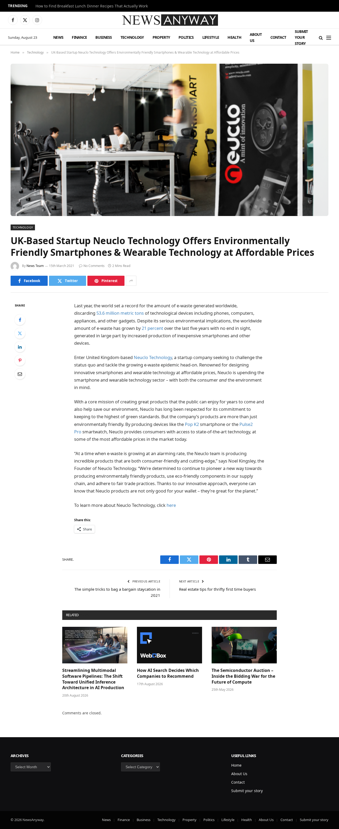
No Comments (94, 266)
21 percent (152, 328)
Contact (278, 37)
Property (161, 37)
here (171, 505)
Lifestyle (210, 37)
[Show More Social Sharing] (131, 281)
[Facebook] (20, 319)
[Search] (321, 38)
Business (103, 37)
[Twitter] (20, 333)
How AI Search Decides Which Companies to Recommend (168, 673)
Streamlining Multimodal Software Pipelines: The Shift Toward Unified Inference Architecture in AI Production (93, 679)
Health (234, 37)
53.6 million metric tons (120, 313)
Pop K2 (192, 424)
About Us (256, 37)
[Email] (20, 374)
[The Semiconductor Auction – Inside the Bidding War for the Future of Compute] (244, 645)
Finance (79, 37)
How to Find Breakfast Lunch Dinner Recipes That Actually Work (91, 6)
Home (236, 765)
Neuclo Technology (153, 357)
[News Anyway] (169, 20)
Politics (186, 37)
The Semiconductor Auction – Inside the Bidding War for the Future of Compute (243, 676)
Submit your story (301, 37)
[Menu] (328, 38)
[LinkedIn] (20, 347)
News (58, 37)
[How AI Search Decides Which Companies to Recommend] (169, 645)
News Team (35, 266)
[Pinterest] (20, 360)
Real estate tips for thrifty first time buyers (217, 589)
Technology (132, 37)
